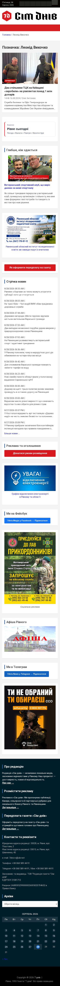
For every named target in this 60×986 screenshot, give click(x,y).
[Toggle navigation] (5, 27)
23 (54, 941)
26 (22, 947)
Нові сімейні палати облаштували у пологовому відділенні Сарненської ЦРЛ (28, 378)
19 (22, 941)
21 (38, 941)
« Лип (5, 959)
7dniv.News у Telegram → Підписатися (26, 674)
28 (38, 947)
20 (30, 941)
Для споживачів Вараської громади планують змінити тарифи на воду (27, 366)
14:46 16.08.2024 (12, 98)
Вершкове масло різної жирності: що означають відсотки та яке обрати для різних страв (29, 403)
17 (6, 941)
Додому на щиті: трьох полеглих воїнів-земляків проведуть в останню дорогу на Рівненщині (29, 390)
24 (6, 947)
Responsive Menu (55, 2)
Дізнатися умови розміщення (30, 453)
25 (14, 947)
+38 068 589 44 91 (21, 863)
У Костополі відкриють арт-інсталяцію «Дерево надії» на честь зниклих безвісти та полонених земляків (29, 415)
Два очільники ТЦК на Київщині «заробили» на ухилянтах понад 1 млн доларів (28, 91)
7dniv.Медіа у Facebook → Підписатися (27, 520)
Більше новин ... (12, 433)
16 (54, 936)
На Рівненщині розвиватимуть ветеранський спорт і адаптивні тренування (27, 342)
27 (30, 947)
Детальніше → (10, 807)
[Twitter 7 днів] (38, 3)
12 (22, 936)
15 (46, 936)
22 (46, 941)
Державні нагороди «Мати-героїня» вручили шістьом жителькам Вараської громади (26, 317)
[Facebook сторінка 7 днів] (22, 3)
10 (6, 936)
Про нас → (8, 783)
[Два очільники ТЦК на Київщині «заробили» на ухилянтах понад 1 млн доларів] (30, 68)
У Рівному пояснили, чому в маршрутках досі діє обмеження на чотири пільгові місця (28, 354)
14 (38, 936)
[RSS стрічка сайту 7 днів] (32, 3)
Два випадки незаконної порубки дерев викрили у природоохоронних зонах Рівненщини (29, 330)
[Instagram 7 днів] (27, 3)
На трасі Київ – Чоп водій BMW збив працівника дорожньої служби (28, 305)
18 (14, 941)
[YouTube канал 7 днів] (49, 3)
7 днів (37, 977)
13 (30, 936)
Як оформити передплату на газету (30, 267)
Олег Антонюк (29, 98)
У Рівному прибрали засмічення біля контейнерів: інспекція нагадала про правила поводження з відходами (29, 427)
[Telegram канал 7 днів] (43, 3)
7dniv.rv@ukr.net (17, 858)
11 (14, 936)
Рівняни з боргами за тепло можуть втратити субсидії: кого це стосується (27, 293)
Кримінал (10, 81)
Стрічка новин (16, 281)
